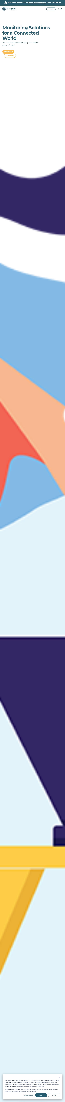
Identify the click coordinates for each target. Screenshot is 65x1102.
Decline (54, 1095)
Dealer (51, 9)
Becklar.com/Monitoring (37, 3)
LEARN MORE (10, 55)
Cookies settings (28, 1095)
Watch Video (8, 51)
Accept (41, 1095)
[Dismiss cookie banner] (59, 1077)
